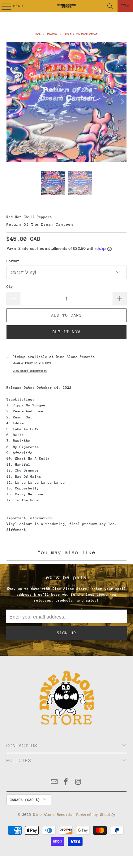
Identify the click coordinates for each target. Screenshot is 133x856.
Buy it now (66, 331)
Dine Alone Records (52, 814)
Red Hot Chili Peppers (29, 217)
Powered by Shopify (95, 814)
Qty (9, 286)
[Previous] (11, 102)
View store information (30, 370)
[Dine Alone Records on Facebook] (66, 782)
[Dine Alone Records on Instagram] (78, 782)
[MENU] (3, 6)
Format (12, 261)
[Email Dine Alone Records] (54, 782)
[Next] (122, 102)
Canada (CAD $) (25, 800)
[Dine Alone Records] (66, 6)
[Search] (110, 6)
